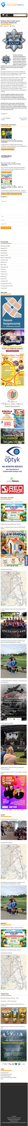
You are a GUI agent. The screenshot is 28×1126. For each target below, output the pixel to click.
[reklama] (12, 386)
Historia (2, 253)
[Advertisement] (14, 11)
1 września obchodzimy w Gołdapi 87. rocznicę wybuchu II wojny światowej (14, 681)
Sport (2, 278)
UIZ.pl (2, 1079)
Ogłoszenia (9, 172)
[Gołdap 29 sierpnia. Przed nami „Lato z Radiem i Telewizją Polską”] (14, 793)
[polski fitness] (12, 484)
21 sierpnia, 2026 (5, 139)
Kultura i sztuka (14, 193)
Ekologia (2, 250)
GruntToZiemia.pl (4, 1072)
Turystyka (3, 281)
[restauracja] (12, 444)
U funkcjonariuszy (10, 149)
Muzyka (2, 262)
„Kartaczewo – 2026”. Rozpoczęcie (8, 1001)
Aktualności (4, 113)
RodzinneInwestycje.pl (6, 1075)
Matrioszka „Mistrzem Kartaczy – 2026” (10, 998)
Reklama (3, 276)
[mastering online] (12, 352)
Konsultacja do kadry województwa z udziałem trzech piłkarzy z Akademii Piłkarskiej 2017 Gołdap (13, 641)
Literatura (19, 193)
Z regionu (3, 288)
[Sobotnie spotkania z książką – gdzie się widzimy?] (14, 512)
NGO (2, 264)
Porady (2, 274)
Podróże (2, 271)
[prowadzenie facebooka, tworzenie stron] (12, 493)
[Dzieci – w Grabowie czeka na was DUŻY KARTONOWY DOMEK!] (14, 548)
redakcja (13, 26)
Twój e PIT (14, 1116)
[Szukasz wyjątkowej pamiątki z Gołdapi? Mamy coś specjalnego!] (14, 1015)
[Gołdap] (3, 14)
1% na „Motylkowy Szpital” (6, 119)
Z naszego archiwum (5, 285)
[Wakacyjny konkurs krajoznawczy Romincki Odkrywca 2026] (14, 1047)
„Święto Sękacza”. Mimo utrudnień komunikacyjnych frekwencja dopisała (12, 768)
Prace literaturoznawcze (6, 1074)
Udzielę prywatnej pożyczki (14, 1119)
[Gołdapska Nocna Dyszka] (14, 588)
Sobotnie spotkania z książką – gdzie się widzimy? (12, 501)
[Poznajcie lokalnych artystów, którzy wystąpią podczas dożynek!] (14, 625)
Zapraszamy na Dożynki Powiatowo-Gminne (11, 524)
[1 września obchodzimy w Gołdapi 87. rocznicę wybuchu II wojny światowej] (14, 702)
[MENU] (7, 15)
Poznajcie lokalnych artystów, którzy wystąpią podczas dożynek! (13, 609)
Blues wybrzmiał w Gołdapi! (7, 723)
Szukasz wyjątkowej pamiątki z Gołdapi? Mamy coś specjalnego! (12, 1005)
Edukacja (3, 248)
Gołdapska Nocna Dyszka (6, 569)
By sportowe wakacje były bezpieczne (9, 819)
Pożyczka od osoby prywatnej (14, 1117)
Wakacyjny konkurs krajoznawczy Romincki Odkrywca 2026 (13, 1027)
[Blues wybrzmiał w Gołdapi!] (14, 745)
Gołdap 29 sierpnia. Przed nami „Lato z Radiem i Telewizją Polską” (14, 773)
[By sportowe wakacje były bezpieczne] (14, 830)
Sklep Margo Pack (14, 1121)
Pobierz (2, 269)
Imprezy (8, 193)
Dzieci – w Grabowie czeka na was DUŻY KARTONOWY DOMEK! (13, 528)
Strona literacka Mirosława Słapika (8, 1077)
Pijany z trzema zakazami (23, 119)
